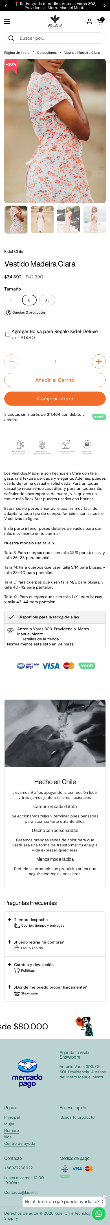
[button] (100, 21)
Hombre (11, 1130)
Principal (12, 1117)
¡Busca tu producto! (78, 1117)
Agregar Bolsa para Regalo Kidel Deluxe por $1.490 (55, 334)
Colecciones (47, 52)
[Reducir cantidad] (11, 361)
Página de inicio (16, 52)
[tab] (38, 638)
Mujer (9, 1123)
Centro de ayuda (19, 1143)
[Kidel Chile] (55, 21)
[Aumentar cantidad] (99, 361)
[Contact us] (98, 1213)
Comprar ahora (55, 398)
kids (8, 1136)
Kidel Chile (64, 1213)
